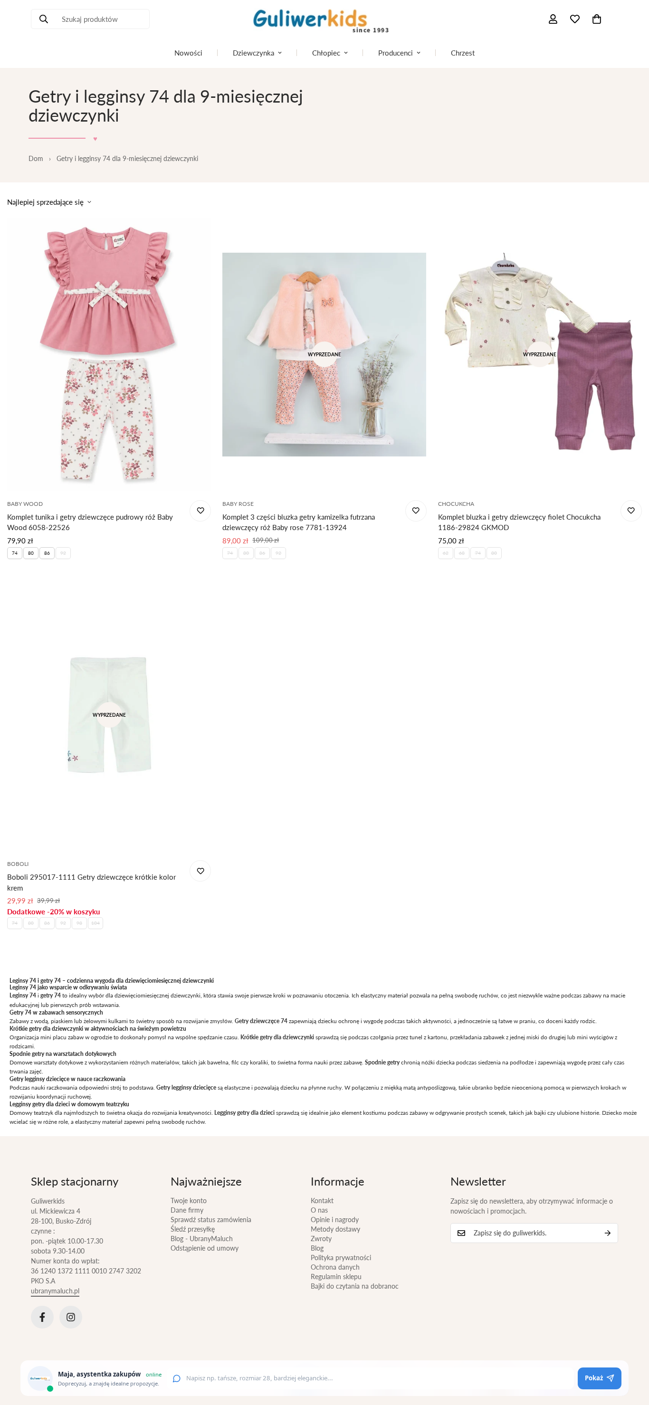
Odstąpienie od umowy (205, 1248)
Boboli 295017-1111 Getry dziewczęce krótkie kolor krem (91, 882)
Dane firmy (187, 1210)
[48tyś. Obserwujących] (42, 1317)
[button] (597, 19)
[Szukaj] (43, 19)
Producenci (395, 52)
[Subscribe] (607, 1233)
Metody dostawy (335, 1229)
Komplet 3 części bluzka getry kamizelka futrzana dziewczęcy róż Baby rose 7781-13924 (298, 522)
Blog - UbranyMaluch (202, 1238)
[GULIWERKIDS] (324, 19)
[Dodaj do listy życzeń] (200, 511)
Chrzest (463, 52)
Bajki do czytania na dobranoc (355, 1286)
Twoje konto (189, 1200)
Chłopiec (326, 52)
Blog (317, 1248)
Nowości (188, 52)
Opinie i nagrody (335, 1219)
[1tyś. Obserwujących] (70, 1317)
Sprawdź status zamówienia (211, 1219)
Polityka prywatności (341, 1257)
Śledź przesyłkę (193, 1229)
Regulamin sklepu (336, 1276)
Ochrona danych (335, 1267)
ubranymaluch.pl (55, 1291)
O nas (319, 1210)
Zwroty (321, 1238)
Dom (36, 158)
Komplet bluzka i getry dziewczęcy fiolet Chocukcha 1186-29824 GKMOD (519, 522)
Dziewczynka (253, 52)
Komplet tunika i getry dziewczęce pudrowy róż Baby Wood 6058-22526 (90, 522)
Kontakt (322, 1200)
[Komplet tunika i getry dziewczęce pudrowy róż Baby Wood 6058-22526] (109, 354)
